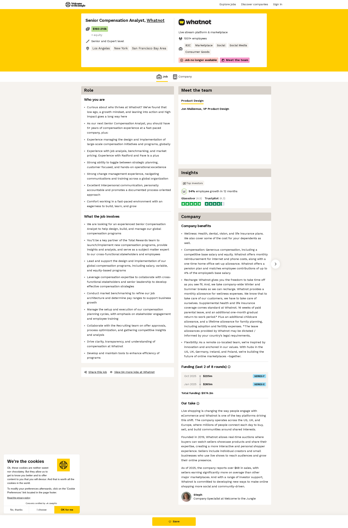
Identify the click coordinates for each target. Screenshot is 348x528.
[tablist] (224, 100)
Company (185, 76)
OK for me (67, 509)
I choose (42, 509)
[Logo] (75, 4)
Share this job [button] (97, 372)
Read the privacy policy (18, 498)
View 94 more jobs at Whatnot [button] (134, 372)
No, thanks (16, 509)
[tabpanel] (224, 134)
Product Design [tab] (192, 100)
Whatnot (156, 20)
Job (165, 76)
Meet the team (237, 60)
